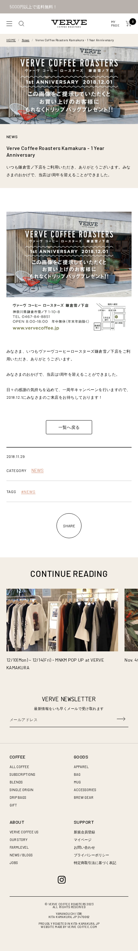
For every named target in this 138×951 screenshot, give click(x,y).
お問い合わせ (84, 847)
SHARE (69, 525)
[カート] (129, 24)
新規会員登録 (84, 832)
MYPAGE (115, 23)
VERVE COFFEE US (24, 832)
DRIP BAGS (18, 797)
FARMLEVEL (19, 847)
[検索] (21, 24)
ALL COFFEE (19, 767)
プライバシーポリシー (91, 855)
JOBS (14, 863)
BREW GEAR (83, 797)
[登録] (121, 719)
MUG (77, 782)
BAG (77, 774)
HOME (11, 40)
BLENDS (16, 782)
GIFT (13, 805)
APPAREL (81, 767)
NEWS (12, 136)
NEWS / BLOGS (21, 855)
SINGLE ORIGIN (21, 790)
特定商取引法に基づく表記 (95, 863)
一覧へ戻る (69, 427)
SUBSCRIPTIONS (22, 774)
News (26, 40)
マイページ (82, 839)
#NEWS (28, 491)
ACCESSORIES (85, 790)
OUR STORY (19, 839)
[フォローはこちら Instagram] (62, 880)
